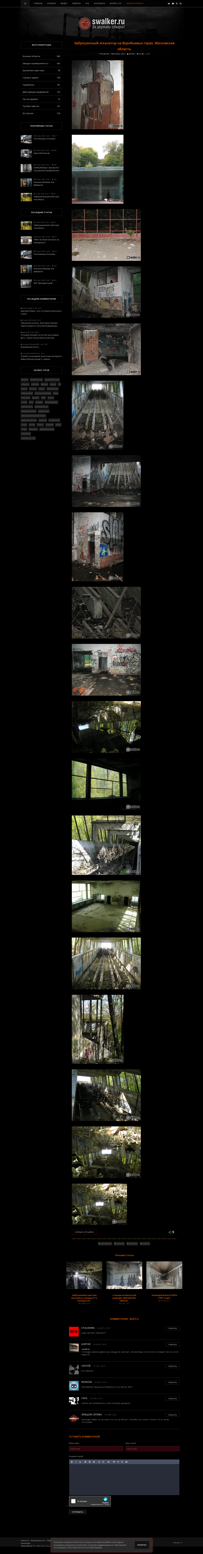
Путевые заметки (41, 106)
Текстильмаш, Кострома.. (45, 138)
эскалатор (120, 1244)
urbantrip (145, 1244)
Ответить (172, 1328)
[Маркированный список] (99, 1462)
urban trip (25, 384)
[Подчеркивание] (80, 1462)
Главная (38, 3)
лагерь (24, 425)
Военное (33, 389)
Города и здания (41, 77)
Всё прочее (41, 113)
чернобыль (25, 434)
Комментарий (76, 1456)
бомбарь (39, 402)
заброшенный (106, 1244)
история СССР (54, 420)
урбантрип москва (47, 429)
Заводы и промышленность (41, 63)
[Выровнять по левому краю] (85, 1462)
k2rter (131, 54)
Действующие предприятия (41, 92)
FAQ (87, 3)
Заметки (76, 3)
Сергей (86, 1365)
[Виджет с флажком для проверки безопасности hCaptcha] (90, 1501)
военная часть (26, 407)
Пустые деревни (41, 99)
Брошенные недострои (41, 70)
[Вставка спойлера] (122, 1462)
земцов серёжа (91, 1414)
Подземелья (41, 84)
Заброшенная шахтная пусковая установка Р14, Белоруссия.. (84, 1298)
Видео (64, 3)
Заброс (41, 389)
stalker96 (88, 1327)
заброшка (42, 420)
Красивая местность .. (30, 347)
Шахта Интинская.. (42, 153)
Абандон (44, 384)
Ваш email (131, 1443)
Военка (24, 389)
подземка (49, 425)
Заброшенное (52, 389)
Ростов (24, 402)
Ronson (86, 1382)
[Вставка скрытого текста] (126, 1462)
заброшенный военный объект (33, 416)
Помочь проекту (134, 3)
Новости (25, 1540)
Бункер (53, 384)
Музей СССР (116, 3)
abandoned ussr (36, 380)
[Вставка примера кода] (118, 1462)
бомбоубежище (51, 402)
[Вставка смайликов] (109, 1462)
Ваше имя (74, 1443)
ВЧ (59, 384)
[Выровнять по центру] (90, 1462)
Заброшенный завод (43, 393)
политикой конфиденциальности (101, 1545)
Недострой (25, 398)
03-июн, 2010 (119, 54)
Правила (51, 3)
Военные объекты (41, 56)
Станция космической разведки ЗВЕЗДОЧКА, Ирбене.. (124, 1298)
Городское (104, 54)
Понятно (142, 1545)
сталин (24, 429)
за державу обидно (28, 411)
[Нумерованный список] (103, 1462)
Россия (50, 398)
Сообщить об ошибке (84, 1232)
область (40, 425)
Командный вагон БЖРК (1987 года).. (164, 1296)
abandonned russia (52, 380)
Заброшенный (26, 393)
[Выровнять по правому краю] (94, 1462)
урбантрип (133, 1244)
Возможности (38, 1540)
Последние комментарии (41, 299)
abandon (24, 380)
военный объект (41, 407)
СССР (31, 402)
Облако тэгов (41, 370)
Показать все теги (28, 438)
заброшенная (44, 411)
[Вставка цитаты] (114, 1462)
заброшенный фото (28, 420)
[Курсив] (76, 1462)
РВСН (43, 398)
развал (58, 425)
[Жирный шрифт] (72, 1462)
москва (32, 425)
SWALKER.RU (27, 1546)
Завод (55, 393)
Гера (84, 1398)
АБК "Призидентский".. (44, 283)
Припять (35, 398)
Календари (99, 3)
